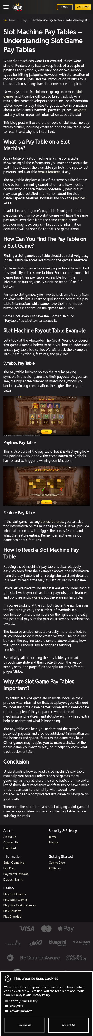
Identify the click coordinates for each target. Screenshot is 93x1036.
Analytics (15, 1006)
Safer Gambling (14, 863)
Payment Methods (16, 874)
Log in (64, 7)
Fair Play (9, 868)
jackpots (79, 110)
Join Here (83, 7)
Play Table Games (15, 900)
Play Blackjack (12, 917)
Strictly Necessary (23, 1001)
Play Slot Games (14, 894)
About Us (9, 837)
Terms (53, 837)
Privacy (54, 842)
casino (63, 220)
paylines (79, 198)
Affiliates (55, 868)
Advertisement (20, 1011)
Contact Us (11, 842)
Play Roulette (12, 911)
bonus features (49, 172)
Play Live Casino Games (19, 905)
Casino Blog (57, 863)
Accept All (68, 1025)
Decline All (24, 1025)
